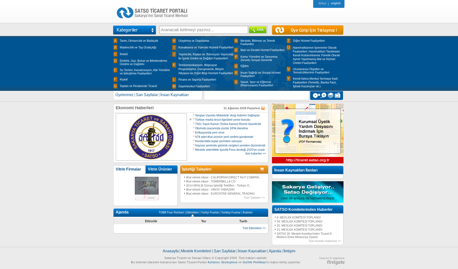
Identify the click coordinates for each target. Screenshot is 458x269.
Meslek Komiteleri (196, 251)
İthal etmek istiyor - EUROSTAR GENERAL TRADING (220, 193)
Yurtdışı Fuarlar (231, 212)
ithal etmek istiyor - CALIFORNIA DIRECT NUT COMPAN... (223, 177)
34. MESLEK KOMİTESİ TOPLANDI (299, 221)
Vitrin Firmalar (128, 169)
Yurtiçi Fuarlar (210, 212)
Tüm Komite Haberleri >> (325, 241)
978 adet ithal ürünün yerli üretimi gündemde (223, 137)
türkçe (322, 3)
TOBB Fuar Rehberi (171, 212)
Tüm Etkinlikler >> (254, 228)
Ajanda (275, 251)
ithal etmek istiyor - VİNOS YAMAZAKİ (210, 189)
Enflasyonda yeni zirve (208, 132)
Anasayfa (171, 251)
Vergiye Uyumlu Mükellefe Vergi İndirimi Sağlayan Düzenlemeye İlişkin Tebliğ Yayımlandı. (226, 117)
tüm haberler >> (255, 153)
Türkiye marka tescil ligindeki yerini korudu (221, 119)
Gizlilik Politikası (254, 262)
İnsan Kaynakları (174, 95)
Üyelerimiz (124, 95)
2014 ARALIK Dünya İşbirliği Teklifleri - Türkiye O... (218, 185)
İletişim (289, 251)
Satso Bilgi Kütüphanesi (331, 95)
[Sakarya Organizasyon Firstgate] (332, 264)
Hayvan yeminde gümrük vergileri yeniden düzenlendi (229, 145)
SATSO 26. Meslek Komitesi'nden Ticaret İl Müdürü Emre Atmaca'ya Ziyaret (304, 235)
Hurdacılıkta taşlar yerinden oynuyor (217, 141)
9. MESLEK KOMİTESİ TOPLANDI (299, 217)
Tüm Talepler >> (254, 197)
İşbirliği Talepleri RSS (262, 170)
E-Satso (323, 95)
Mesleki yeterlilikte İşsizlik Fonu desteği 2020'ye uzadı (229, 149)
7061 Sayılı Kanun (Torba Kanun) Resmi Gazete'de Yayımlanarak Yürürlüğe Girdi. (227, 125)
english (336, 3)
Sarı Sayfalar (147, 95)
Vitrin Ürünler (160, 169)
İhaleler (248, 212)
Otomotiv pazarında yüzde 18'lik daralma (220, 128)
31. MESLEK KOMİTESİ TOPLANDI (299, 229)
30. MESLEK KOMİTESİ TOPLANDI (299, 225)
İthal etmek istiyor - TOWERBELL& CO (210, 181)
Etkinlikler (192, 212)
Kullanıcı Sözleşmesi (223, 262)
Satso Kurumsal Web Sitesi (315, 95)
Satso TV (339, 95)
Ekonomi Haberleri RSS (263, 108)
